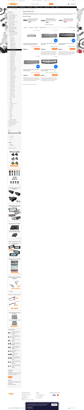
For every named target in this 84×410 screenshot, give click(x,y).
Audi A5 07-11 (12, 57)
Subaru (11, 114)
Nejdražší (36, 27)
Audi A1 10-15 (12, 37)
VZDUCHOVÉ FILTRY (12, 124)
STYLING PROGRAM (12, 31)
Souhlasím (54, 404)
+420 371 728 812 (40, 396)
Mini (10, 110)
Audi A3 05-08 (12, 40)
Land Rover (12, 106)
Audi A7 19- (12, 74)
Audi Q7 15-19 (12, 91)
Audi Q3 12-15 (12, 81)
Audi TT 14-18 (12, 95)
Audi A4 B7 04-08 (13, 51)
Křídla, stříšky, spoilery (13, 33)
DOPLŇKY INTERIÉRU (12, 18)
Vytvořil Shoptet (73, 407)
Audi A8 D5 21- (12, 78)
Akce (11, 137)
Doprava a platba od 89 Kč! (37, 0)
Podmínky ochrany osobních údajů (28, 399)
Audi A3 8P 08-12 (13, 43)
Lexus (11, 107)
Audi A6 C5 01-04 (13, 66)
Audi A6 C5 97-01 (13, 68)
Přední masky (12, 35)
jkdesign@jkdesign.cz (40, 394)
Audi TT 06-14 (12, 94)
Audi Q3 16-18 (12, 82)
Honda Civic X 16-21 (13, 103)
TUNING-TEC (13, 145)
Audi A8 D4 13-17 (13, 77)
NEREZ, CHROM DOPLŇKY (13, 27)
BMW (11, 98)
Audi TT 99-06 (12, 97)
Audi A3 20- (12, 41)
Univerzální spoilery (13, 119)
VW (10, 118)
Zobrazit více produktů (49, 24)
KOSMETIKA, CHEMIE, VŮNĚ (13, 22)
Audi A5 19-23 (12, 61)
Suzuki (11, 115)
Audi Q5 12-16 (12, 86)
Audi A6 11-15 (12, 62)
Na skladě (12, 136)
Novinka (12, 138)
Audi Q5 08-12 (12, 85)
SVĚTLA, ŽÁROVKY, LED (12, 120)
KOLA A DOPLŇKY (11, 20)
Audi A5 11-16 (12, 58)
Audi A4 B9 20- (12, 56)
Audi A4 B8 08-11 (13, 52)
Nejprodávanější (42, 27)
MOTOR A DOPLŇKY (12, 24)
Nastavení (30, 407)
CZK (70, 0)
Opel (11, 111)
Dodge (11, 99)
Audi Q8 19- (12, 93)
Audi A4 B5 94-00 (13, 48)
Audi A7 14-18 (12, 73)
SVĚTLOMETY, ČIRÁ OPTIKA (13, 122)
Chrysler (11, 105)
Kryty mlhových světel (13, 32)
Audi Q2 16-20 (12, 80)
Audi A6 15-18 (12, 64)
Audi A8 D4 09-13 (13, 76)
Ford (10, 101)
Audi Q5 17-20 (12, 87)
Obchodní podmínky (25, 397)
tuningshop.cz (39, 397)
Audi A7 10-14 (12, 72)
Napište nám (24, 398)
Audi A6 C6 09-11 (13, 70)
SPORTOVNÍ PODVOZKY (13, 28)
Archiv (10, 377)
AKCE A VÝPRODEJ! (12, 14)
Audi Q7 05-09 (12, 90)
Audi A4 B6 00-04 (13, 49)
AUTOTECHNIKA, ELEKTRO (13, 15)
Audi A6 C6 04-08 (13, 69)
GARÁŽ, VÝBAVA (11, 19)
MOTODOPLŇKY (11, 23)
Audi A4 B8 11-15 (12, 53)
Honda (11, 102)
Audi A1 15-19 (12, 39)
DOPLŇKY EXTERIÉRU (12, 16)
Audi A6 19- (12, 65)
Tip (11, 140)
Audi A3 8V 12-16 (13, 44)
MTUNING (12, 144)
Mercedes (11, 109)
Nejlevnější (31, 27)
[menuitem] (12, 7)
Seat (11, 112)
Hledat (51, 4)
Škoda (11, 116)
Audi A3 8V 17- (12, 45)
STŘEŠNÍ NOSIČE (11, 29)
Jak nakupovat (46, 0)
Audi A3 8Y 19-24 (13, 47)
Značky (10, 126)
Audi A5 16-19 (12, 60)
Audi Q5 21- (12, 89)
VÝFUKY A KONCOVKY (12, 123)
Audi (10, 36)
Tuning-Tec (10, 383)
